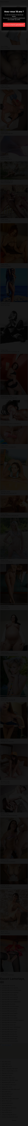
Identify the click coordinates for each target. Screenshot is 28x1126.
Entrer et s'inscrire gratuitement (14, 25)
